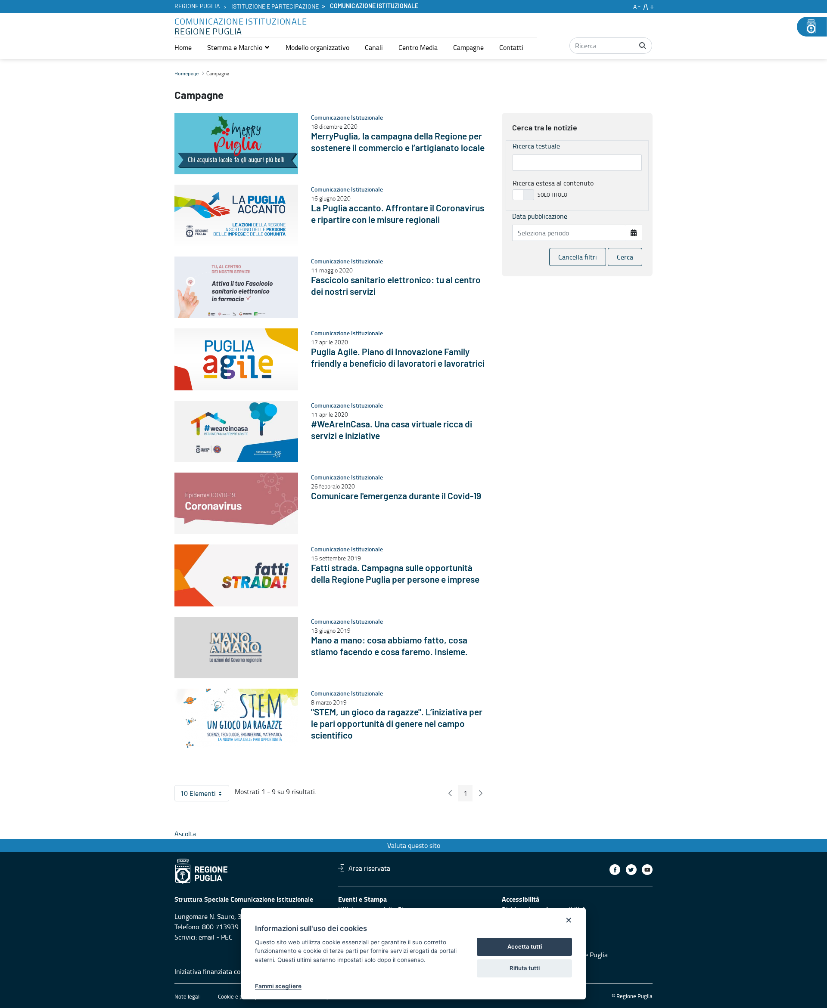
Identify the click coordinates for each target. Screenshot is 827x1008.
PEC (227, 937)
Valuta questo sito (413, 845)
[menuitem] (183, 47)
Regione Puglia (197, 6)
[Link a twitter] (631, 869)
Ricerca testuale (536, 146)
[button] (238, 47)
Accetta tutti (524, 946)
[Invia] (643, 46)
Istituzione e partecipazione (275, 7)
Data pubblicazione (539, 216)
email (207, 937)
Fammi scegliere (278, 986)
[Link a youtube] (647, 869)
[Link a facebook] (614, 869)
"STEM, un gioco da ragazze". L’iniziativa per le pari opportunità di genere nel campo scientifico (396, 724)
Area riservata (369, 868)
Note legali (187, 996)
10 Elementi (204, 794)
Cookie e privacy (237, 996)
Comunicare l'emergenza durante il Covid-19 (396, 496)
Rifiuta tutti (525, 968)
